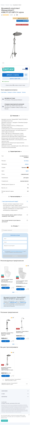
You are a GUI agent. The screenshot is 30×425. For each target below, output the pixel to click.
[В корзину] (5, 288)
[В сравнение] (11, 288)
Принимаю (4, 420)
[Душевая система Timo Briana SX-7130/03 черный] (7, 325)
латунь (26, 164)
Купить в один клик (15, 78)
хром (27, 171)
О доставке (4, 92)
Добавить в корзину (13, 75)
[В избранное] (26, 75)
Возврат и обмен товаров (14, 92)
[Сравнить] (17, 14)
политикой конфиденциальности (17, 251)
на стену (26, 160)
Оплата (24, 92)
